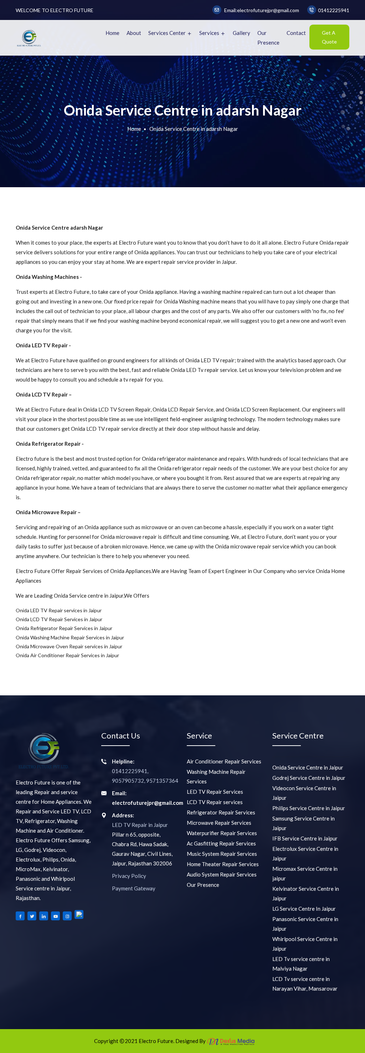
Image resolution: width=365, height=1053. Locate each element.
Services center (167, 33)
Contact (296, 33)
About (134, 33)
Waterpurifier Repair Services (222, 833)
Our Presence (268, 38)
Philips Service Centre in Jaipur (308, 808)
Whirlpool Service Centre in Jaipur (305, 944)
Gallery (241, 33)
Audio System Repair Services (222, 874)
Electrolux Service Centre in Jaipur (305, 853)
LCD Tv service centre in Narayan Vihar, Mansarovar (305, 984)
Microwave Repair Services (219, 822)
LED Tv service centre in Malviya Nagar (301, 964)
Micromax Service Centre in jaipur (305, 873)
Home (112, 33)
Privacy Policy (129, 876)
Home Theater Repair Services (223, 864)
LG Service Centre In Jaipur (304, 908)
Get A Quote (329, 37)
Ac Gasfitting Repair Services (221, 843)
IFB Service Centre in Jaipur (305, 838)
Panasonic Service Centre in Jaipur (305, 924)
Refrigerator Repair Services (221, 812)
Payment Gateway (133, 888)
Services (209, 33)
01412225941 (333, 10)
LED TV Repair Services (215, 791)
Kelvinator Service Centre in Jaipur (305, 893)
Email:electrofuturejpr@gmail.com (261, 10)
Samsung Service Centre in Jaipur (303, 823)
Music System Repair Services (222, 853)
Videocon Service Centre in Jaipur (304, 793)
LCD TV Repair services (215, 802)
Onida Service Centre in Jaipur (307, 767)
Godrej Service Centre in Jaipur (308, 778)
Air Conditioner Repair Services (224, 761)
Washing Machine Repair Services (216, 776)
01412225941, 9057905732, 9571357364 (145, 776)
